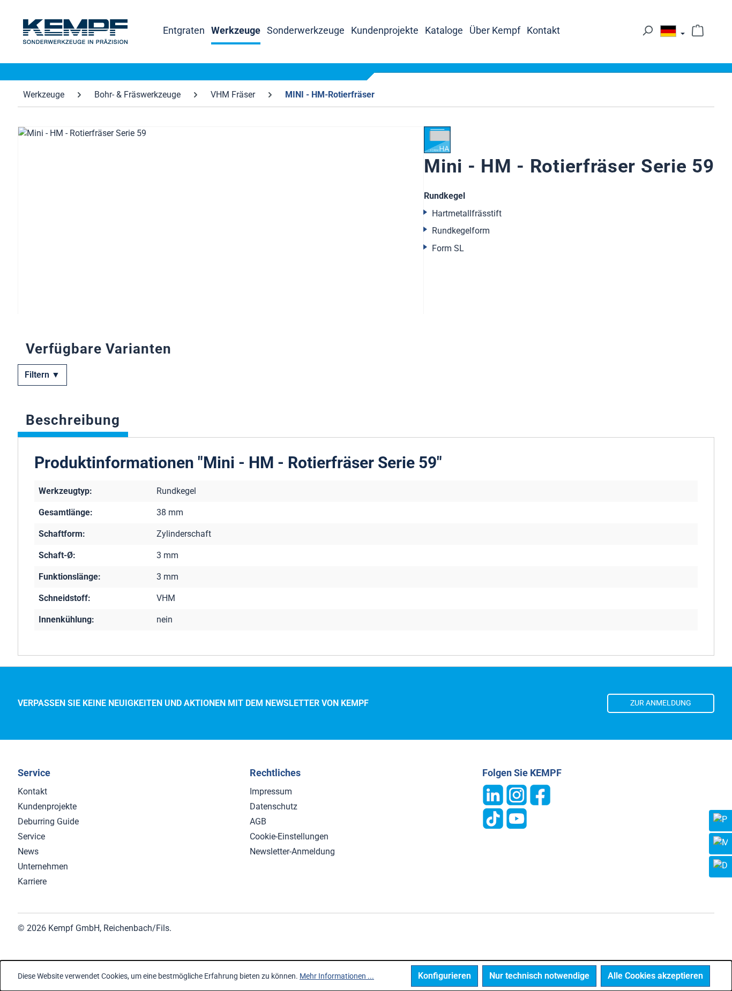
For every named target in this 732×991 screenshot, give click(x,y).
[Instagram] (516, 794)
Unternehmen (43, 866)
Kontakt (32, 791)
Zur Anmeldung (660, 703)
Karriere (32, 881)
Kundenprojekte (47, 806)
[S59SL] (221, 241)
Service (31, 836)
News (28, 851)
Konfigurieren (444, 976)
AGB (258, 821)
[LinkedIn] (493, 794)
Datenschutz (273, 806)
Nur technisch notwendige (539, 976)
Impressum (271, 791)
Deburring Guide (48, 821)
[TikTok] (493, 818)
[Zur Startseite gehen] (75, 31)
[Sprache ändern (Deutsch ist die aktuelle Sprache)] (672, 33)
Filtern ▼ (42, 375)
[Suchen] (647, 30)
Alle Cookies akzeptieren (655, 976)
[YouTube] (516, 818)
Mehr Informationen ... (337, 976)
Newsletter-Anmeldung (292, 851)
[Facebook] (540, 794)
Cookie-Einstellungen (289, 836)
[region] (221, 220)
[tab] (73, 422)
